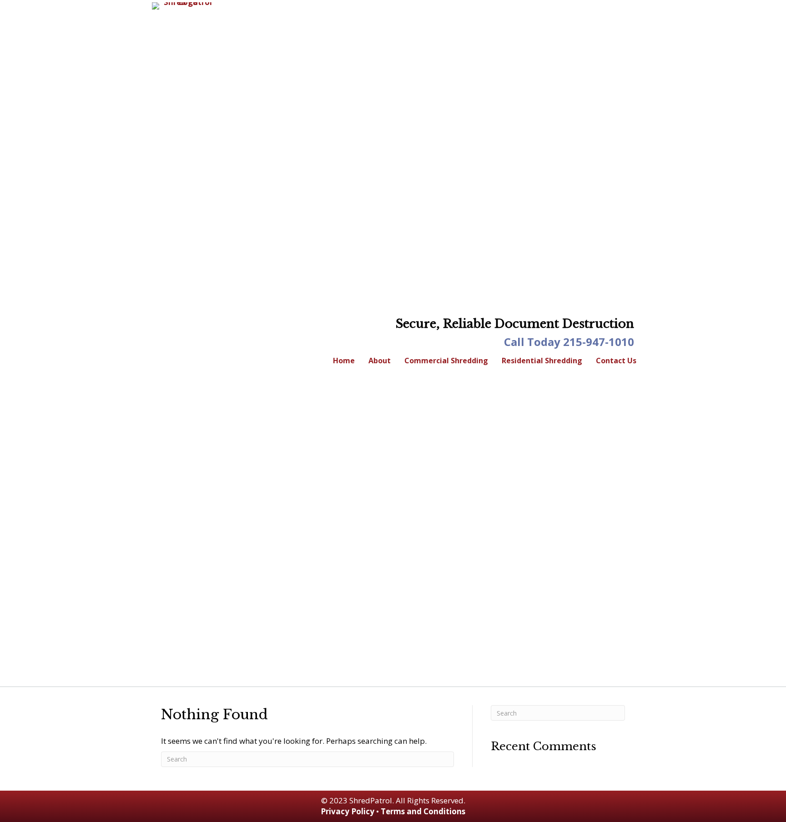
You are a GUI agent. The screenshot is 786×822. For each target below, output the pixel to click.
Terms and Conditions (423, 811)
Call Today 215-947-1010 (569, 341)
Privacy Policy (347, 811)
